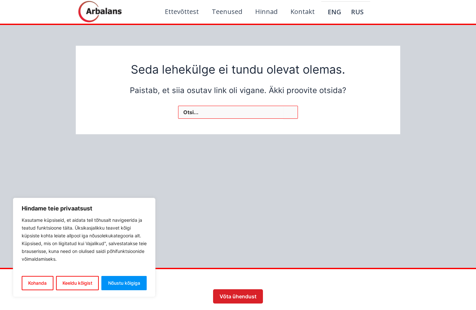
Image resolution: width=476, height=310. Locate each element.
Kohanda (37, 283)
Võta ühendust (238, 296)
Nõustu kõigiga (124, 283)
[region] (84, 247)
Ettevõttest (182, 11)
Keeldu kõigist (77, 283)
